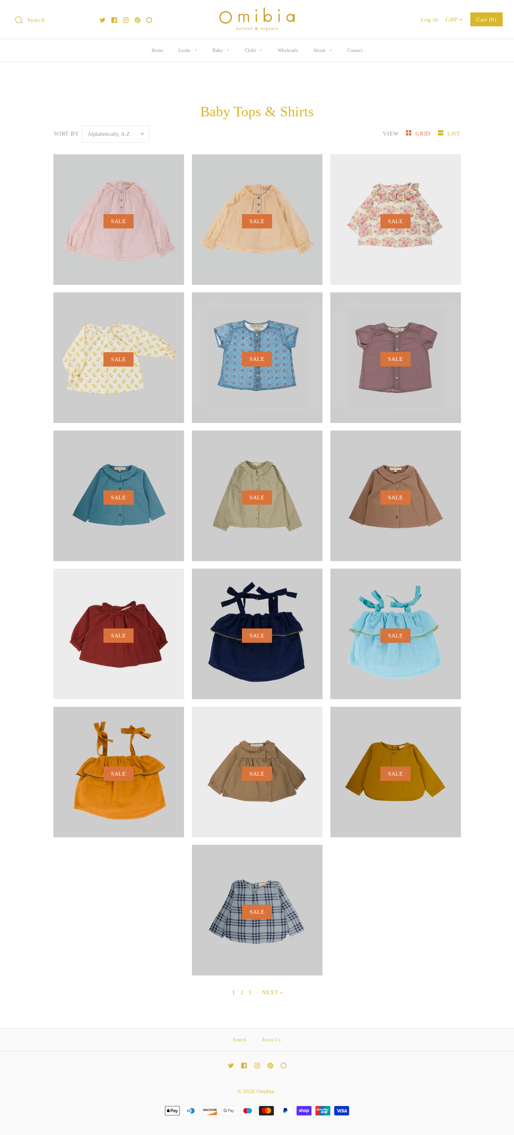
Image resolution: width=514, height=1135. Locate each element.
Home (157, 50)
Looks (187, 50)
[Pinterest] (137, 20)
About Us (271, 1039)
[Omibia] (257, 13)
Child (253, 50)
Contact (354, 50)
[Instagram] (126, 20)
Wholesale (288, 50)
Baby (221, 50)
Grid (423, 133)
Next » (272, 992)
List (453, 133)
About (322, 50)
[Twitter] (102, 20)
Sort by (66, 133)
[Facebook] (114, 20)
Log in (429, 19)
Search (239, 1039)
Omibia (266, 1091)
